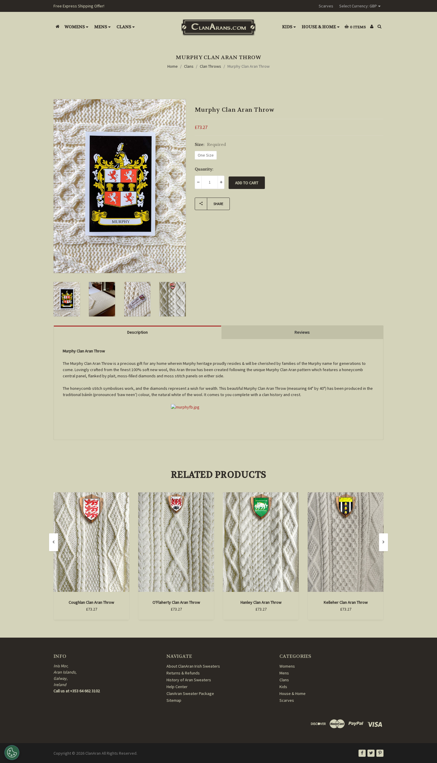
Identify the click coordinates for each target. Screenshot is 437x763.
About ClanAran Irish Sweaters (193, 666)
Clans (124, 26)
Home (172, 66)
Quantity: (204, 169)
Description (137, 332)
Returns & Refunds (183, 673)
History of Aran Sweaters (188, 679)
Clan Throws (210, 66)
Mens (100, 26)
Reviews (302, 332)
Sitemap (173, 700)
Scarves (326, 6)
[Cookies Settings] (11, 752)
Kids (287, 26)
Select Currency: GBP (358, 6)
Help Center (177, 686)
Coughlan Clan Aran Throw (91, 602)
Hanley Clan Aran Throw (261, 602)
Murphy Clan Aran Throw (248, 66)
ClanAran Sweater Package (190, 693)
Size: (210, 144)
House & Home (319, 26)
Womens (75, 26)
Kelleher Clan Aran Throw (346, 602)
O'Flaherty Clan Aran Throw (176, 602)
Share (218, 203)
